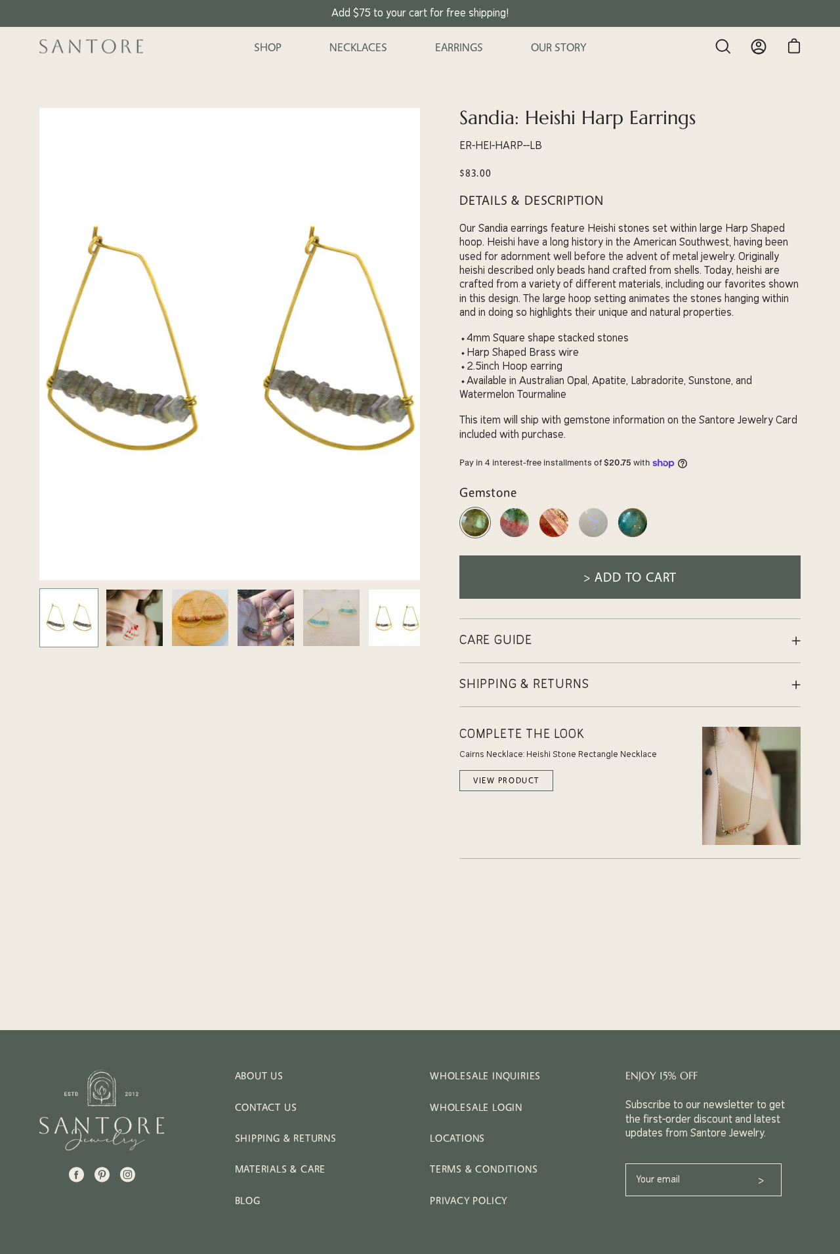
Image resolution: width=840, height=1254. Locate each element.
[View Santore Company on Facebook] (76, 1174)
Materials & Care (280, 1169)
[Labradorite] (475, 536)
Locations (457, 1138)
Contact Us (266, 1107)
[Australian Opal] (593, 536)
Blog (248, 1200)
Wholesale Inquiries (485, 1076)
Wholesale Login (476, 1107)
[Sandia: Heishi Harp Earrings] (68, 617)
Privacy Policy (468, 1200)
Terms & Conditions (483, 1169)
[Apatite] (632, 536)
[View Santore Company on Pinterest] (102, 1174)
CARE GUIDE (495, 640)
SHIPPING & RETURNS (524, 684)
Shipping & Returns (286, 1138)
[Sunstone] (554, 536)
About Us (259, 1076)
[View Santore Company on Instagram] (127, 1174)
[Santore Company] (91, 46)
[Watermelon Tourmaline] (514, 536)
